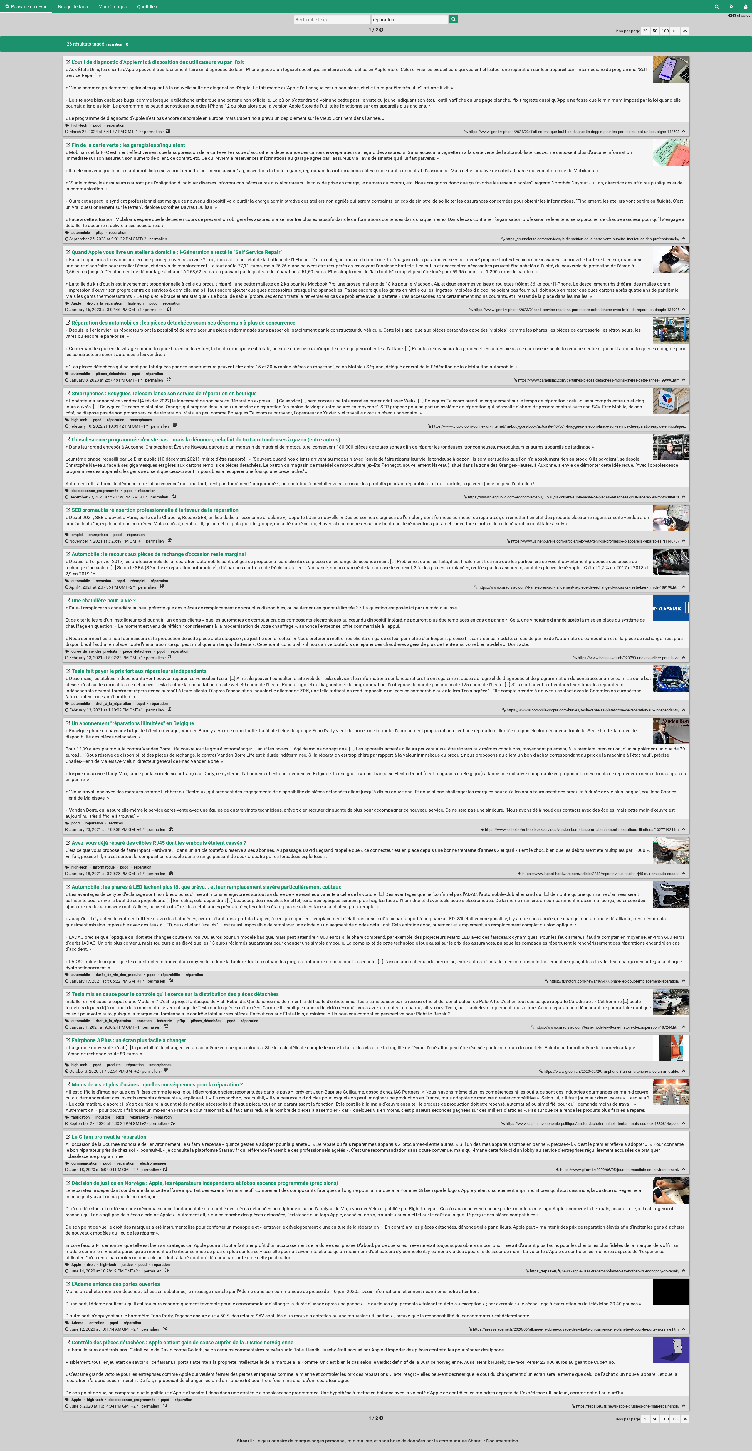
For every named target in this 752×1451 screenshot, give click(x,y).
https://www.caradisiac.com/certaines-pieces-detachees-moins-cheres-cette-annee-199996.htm (598, 380)
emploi (77, 535)
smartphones (141, 420)
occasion (103, 581)
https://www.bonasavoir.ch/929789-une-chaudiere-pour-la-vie (628, 658)
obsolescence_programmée (94, 490)
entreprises (98, 535)
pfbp (99, 232)
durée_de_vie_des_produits (94, 651)
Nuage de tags (73, 6)
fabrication (80, 1117)
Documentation (502, 1441)
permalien (115, 131)
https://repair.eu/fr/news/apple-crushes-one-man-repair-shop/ (627, 1406)
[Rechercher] (717, 6)
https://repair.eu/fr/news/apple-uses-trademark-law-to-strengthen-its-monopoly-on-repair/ (604, 1271)
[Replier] (683, 131)
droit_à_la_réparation (104, 303)
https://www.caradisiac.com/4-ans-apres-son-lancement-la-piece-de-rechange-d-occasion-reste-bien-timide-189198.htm (579, 587)
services (115, 823)
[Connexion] (745, 6)
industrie (164, 1021)
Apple (76, 303)
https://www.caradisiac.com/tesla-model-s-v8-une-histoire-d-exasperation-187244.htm (607, 1027)
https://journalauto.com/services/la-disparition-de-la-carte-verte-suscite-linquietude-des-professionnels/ (592, 239)
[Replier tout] (685, 31)
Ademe (77, 1323)
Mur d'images (112, 6)
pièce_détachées (137, 651)
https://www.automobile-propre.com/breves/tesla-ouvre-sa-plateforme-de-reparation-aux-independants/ (593, 710)
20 (645, 30)
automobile (80, 232)
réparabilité (170, 975)
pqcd (97, 125)
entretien (144, 1021)
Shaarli (244, 1441)
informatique (104, 867)
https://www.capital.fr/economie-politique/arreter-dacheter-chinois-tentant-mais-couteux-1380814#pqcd (592, 1123)
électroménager (153, 1163)
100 (665, 30)
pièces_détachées (111, 374)
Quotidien (147, 6)
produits (114, 1065)
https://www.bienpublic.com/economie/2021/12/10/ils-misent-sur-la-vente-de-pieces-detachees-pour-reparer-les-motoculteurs (573, 497)
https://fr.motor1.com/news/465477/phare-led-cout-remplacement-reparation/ (614, 981)
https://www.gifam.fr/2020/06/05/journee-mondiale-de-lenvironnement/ (619, 1170)
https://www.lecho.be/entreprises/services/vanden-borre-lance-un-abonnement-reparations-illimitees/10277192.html (582, 829)
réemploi (137, 581)
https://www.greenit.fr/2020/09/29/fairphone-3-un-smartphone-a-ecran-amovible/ (611, 1071)
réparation (114, 44)
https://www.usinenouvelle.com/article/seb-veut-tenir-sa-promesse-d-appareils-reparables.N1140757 (595, 541)
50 (655, 30)
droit (91, 1264)
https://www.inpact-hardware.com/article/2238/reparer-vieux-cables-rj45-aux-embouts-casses (600, 873)
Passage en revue (29, 6)
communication (84, 1163)
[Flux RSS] (731, 6)
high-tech (79, 125)
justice (127, 1264)
